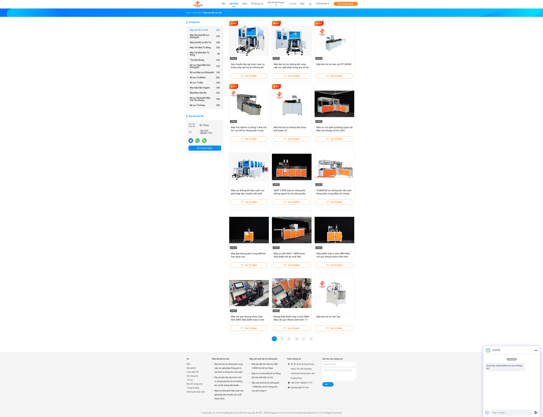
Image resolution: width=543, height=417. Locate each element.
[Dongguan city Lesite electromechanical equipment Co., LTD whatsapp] (197, 140)
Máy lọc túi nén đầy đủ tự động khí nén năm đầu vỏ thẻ (266, 375)
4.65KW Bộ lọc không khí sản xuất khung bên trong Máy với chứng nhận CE (334, 193)
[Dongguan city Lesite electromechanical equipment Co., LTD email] (190, 140)
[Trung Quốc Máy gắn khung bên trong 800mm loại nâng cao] (249, 230)
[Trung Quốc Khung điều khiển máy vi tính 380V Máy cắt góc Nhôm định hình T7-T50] (292, 293)
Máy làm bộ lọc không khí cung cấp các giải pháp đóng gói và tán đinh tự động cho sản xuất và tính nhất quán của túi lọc (228, 368)
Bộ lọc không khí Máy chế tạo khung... (205, 99)
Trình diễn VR (193, 372)
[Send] (536, 412)
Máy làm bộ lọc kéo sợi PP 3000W (333, 64)
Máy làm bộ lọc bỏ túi (205, 42)
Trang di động (193, 388)
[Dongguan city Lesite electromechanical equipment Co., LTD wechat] (204, 140)
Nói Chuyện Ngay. (346, 4)
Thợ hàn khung (205, 60)
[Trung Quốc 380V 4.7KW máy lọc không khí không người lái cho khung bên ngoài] (292, 167)
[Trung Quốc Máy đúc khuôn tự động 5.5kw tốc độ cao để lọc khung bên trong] (249, 104)
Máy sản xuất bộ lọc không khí (205, 36)
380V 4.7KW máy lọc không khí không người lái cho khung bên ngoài (289, 193)
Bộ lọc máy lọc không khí (205, 72)
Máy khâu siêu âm (205, 93)
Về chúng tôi (192, 376)
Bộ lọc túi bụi (205, 82)
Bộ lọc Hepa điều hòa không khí (205, 66)
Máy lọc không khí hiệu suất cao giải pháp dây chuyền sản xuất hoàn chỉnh (247, 193)
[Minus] (536, 350)
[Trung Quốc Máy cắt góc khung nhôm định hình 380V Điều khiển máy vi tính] (249, 293)
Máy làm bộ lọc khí (205, 30)
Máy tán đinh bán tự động (205, 53)
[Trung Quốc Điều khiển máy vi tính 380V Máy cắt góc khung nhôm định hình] (334, 230)
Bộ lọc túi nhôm (205, 77)
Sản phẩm (191, 368)
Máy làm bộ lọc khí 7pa (328, 316)
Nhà (188, 364)
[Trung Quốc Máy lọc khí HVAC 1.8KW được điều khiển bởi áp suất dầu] (292, 230)
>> (311, 339)
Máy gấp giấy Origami (205, 88)
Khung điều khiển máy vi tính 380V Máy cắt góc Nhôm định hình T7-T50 (291, 319)
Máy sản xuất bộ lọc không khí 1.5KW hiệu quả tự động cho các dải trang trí (265, 387)
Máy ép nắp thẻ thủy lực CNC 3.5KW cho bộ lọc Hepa (265, 366)
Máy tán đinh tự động (205, 47)
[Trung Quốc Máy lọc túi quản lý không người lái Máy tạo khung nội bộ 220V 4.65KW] (334, 104)
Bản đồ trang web (195, 384)
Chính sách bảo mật (196, 392)
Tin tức (190, 380)
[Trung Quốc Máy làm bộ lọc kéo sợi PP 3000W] (334, 41)
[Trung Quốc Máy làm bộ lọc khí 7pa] (334, 293)
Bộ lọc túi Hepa (205, 105)
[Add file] (487, 412)
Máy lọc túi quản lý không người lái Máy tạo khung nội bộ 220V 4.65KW (334, 130)
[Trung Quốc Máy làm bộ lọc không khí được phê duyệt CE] (292, 104)
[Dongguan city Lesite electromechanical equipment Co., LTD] (197, 4)
